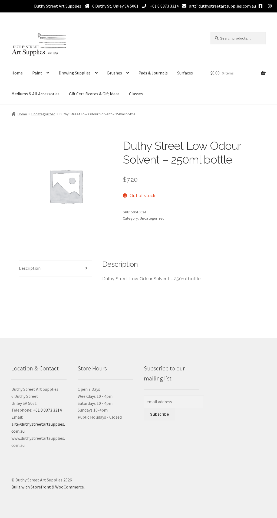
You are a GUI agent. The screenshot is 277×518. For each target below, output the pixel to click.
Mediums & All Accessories (35, 93)
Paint (37, 73)
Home (17, 73)
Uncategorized (43, 114)
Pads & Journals (153, 73)
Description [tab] (30, 268)
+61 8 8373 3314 (164, 6)
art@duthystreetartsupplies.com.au (222, 6)
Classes (136, 93)
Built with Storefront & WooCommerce (47, 487)
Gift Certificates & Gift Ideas (94, 93)
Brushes (114, 73)
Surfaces (185, 73)
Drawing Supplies (75, 73)
